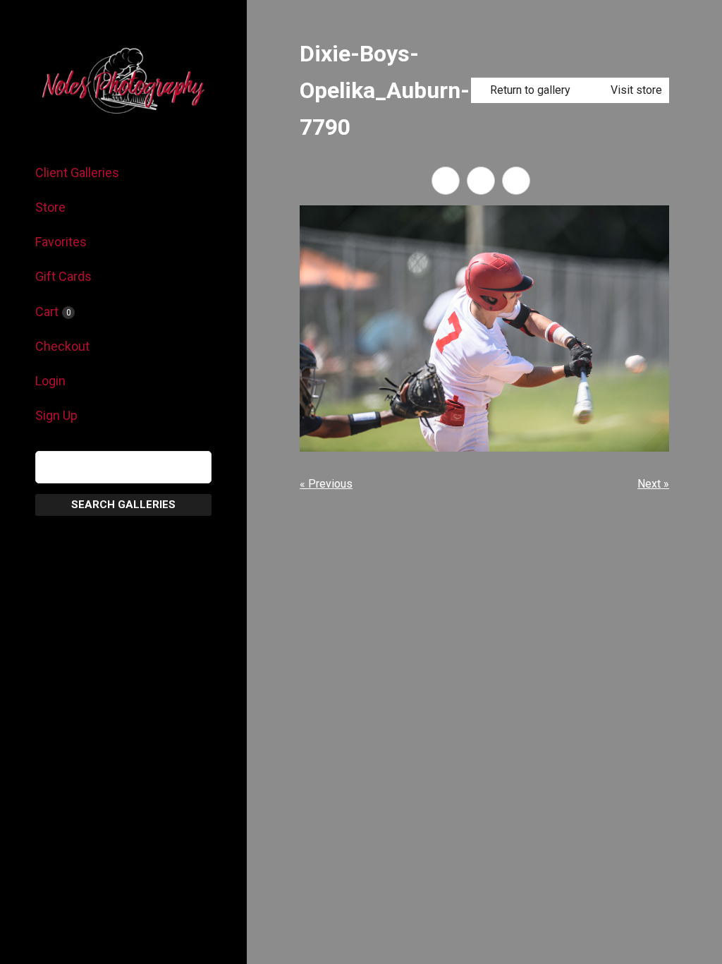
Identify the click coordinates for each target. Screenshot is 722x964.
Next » (653, 483)
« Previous (326, 483)
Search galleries (123, 504)
